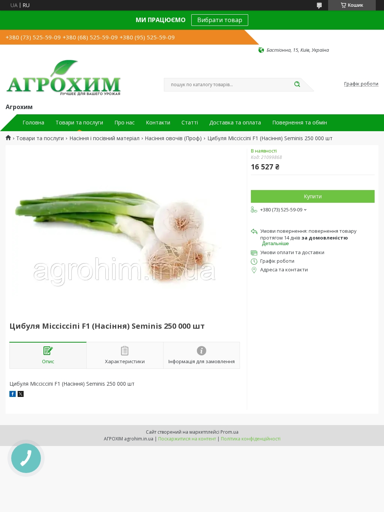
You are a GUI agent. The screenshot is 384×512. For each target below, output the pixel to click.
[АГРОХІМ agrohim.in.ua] (64, 77)
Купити (313, 196)
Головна (33, 122)
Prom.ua (229, 432)
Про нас (124, 122)
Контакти (158, 122)
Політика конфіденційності (250, 439)
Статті (190, 122)
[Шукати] (297, 84)
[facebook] (12, 394)
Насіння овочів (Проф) (173, 138)
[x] (21, 394)
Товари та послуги (79, 122)
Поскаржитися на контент (187, 439)
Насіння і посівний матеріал (104, 138)
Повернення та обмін (299, 122)
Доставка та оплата (235, 122)
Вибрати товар (219, 20)
